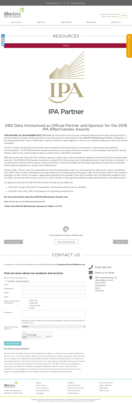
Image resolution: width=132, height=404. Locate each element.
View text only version (78, 3)
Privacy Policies (41, 385)
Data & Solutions (106, 383)
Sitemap (38, 383)
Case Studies (66, 22)
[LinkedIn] (3, 36)
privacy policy (20, 371)
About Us (41, 22)
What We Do (16, 22)
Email (6, 297)
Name (6, 284)
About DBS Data (105, 385)
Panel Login (104, 390)
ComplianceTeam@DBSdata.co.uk (71, 264)
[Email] (3, 40)
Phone (6, 293)
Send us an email (104, 272)
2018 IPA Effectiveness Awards (97, 138)
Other (32, 308)
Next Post (120, 242)
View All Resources (66, 242)
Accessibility (40, 393)
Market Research (73, 393)
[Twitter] (3, 44)
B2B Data (34, 303)
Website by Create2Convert (13, 393)
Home (23, 28)
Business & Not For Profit (76, 388)
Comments (8, 312)
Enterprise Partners (74, 390)
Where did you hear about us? (11, 328)
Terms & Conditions (42, 388)
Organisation (9, 288)
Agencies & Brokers (74, 385)
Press (66, 46)
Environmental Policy (43, 390)
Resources (90, 22)
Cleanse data (35, 306)
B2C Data (34, 300)
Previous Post (13, 242)
